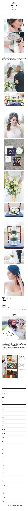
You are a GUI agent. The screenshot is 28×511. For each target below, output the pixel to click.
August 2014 (3, 480)
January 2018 (3, 445)
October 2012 (3, 497)
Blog (10, 505)
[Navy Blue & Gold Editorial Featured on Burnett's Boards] (14, 36)
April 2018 (3, 441)
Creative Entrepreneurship (4, 390)
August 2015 (3, 473)
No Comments (16, 18)
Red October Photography (8, 298)
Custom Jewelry (14, 505)
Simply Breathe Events (13, 57)
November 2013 (3, 484)
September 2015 (3, 472)
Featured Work (12, 14)
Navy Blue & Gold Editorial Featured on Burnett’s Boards (14, 16)
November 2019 (3, 417)
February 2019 (3, 429)
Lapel (6, 303)
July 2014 (3, 481)
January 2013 (3, 493)
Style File (16, 14)
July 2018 (3, 437)
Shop (8, 505)
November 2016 (3, 460)
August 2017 (3, 449)
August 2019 (3, 421)
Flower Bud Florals (6, 304)
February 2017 (3, 456)
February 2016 (3, 468)
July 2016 (3, 465)
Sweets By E (4, 305)
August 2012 (3, 500)
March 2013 (3, 492)
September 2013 (3, 485)
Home (6, 505)
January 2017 (3, 457)
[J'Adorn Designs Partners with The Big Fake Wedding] (14, 328)
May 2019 (3, 425)
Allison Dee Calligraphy (7, 307)
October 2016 (3, 461)
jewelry (21, 57)
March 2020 (3, 413)
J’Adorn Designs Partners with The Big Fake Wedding (14, 314)
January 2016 (3, 469)
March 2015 (3, 477)
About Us (18, 505)
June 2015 (3, 476)
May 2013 (3, 489)
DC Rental (5, 306)
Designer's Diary (3, 393)
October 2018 (3, 433)
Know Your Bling (3, 398)
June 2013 (3, 488)
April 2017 (3, 453)
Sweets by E (24, 58)
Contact (21, 505)
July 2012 (3, 501)
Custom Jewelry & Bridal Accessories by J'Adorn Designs (14, 508)
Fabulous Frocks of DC (7, 302)
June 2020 (3, 409)
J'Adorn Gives (3, 397)
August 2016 (3, 464)
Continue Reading (24, 309)
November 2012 (3, 496)
